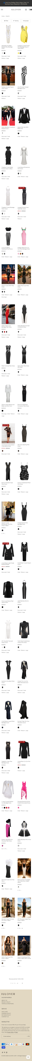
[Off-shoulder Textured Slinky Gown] (8, 630)
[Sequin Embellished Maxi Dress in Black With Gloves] (24, 946)
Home (3, 16)
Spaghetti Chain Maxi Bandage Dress (7, 762)
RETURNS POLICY (6, 1015)
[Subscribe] (28, 1036)
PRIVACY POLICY (6, 1002)
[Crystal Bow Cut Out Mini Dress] (24, 750)
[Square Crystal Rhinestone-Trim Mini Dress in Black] (8, 511)
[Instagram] (6, 1052)
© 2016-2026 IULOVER (7, 1055)
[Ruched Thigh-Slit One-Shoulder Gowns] (24, 710)
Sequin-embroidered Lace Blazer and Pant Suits (8, 405)
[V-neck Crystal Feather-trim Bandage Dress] (8, 790)
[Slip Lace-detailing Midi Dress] (24, 433)
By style (26, 20)
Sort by (17, 20)
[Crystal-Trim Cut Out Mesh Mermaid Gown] (24, 670)
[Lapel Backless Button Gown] (24, 589)
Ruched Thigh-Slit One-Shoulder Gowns (23, 722)
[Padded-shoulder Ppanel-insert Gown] (8, 76)
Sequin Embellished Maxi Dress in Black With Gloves (24, 957)
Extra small (4, 56)
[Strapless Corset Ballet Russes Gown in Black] (8, 156)
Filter (7, 20)
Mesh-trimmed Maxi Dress (8, 366)
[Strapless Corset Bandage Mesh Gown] (8, 196)
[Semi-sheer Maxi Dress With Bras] (24, 354)
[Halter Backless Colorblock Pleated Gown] (8, 116)
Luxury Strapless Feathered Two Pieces (7, 248)
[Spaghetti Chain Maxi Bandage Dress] (8, 750)
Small (8, 56)
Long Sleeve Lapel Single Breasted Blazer (8, 563)
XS (2, 848)
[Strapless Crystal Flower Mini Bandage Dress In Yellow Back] (24, 34)
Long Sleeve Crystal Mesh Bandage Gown (8, 722)
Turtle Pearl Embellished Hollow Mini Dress (24, 641)
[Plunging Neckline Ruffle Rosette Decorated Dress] (24, 790)
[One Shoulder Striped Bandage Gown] (24, 76)
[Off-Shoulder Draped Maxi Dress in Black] (24, 908)
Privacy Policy (10, 1032)
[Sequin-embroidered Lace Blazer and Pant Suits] (8, 393)
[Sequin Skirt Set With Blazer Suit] (24, 116)
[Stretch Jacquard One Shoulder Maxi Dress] (8, 828)
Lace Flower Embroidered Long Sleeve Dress (8, 445)
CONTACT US (5, 1016)
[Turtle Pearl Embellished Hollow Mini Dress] (24, 630)
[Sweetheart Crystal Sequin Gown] (24, 551)
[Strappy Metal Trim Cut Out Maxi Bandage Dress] (24, 236)
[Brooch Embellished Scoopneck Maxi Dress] (24, 393)
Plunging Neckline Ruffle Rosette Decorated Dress (24, 802)
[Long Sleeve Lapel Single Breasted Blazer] (8, 551)
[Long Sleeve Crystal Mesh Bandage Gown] (8, 710)
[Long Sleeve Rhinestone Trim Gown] (24, 156)
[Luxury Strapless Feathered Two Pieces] (8, 236)
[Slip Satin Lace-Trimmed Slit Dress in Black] (8, 908)
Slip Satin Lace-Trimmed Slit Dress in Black (8, 919)
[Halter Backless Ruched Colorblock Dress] (24, 314)
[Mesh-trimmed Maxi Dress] (8, 354)
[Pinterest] (4, 1052)
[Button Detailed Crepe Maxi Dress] (8, 471)
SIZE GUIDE (5, 1011)
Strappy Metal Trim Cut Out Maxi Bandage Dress (24, 248)
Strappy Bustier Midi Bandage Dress (23, 523)
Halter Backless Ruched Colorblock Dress (23, 326)
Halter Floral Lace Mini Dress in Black (7, 957)
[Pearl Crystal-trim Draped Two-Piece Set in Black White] (24, 868)
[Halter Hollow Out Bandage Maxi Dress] (8, 314)
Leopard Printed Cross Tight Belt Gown (23, 208)
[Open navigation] (2, 9)
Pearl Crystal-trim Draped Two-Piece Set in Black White (24, 881)
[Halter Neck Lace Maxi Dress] (24, 274)
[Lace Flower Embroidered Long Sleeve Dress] (8, 433)
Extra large (4, 297)
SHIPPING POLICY (6, 1013)
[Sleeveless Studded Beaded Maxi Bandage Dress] (8, 34)
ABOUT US (4, 1000)
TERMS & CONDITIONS (8, 1003)
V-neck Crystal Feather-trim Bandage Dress (8, 802)
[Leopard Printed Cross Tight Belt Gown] (24, 196)
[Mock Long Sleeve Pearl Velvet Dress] (8, 589)
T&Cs (16, 1032)
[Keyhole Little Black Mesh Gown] (8, 670)
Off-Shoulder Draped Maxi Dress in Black (24, 919)
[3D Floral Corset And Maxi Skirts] (8, 868)
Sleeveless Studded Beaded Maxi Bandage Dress (7, 47)
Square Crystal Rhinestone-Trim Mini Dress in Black (7, 524)
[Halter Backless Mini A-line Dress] (24, 828)
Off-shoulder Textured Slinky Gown (7, 641)
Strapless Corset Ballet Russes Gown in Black (7, 168)
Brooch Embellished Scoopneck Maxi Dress (23, 405)
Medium (4, 58)
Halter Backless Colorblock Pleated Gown (8, 128)
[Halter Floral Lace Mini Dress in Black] (8, 946)
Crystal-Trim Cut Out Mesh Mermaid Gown (23, 682)
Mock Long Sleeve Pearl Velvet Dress (7, 601)
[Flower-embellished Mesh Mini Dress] (24, 471)
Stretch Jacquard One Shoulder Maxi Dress (7, 840)
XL (22, 928)
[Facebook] (2, 1052)
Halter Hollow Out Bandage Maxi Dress (7, 326)
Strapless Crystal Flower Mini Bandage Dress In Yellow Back (24, 47)
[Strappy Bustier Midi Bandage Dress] (24, 511)
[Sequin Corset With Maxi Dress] (8, 274)
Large (7, 58)
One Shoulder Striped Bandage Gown (23, 87)
